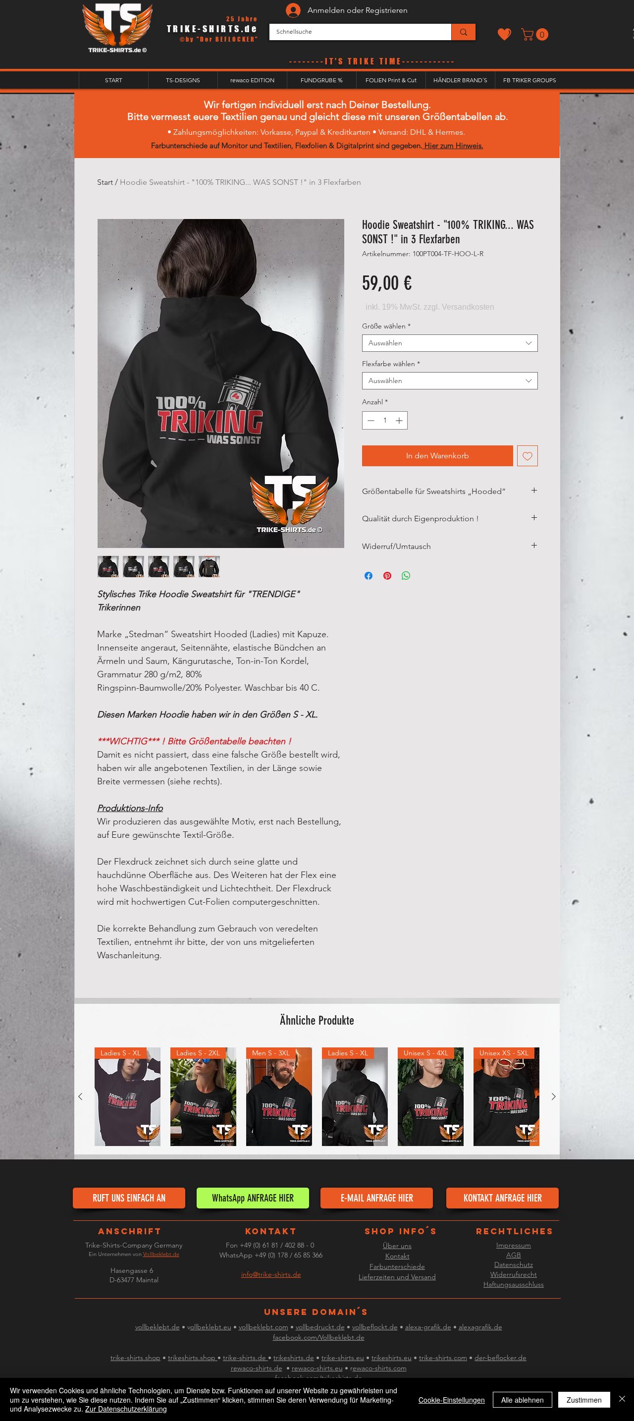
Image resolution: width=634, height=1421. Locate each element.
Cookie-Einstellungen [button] (452, 1400)
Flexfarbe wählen (391, 364)
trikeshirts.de (293, 1357)
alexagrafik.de (480, 1326)
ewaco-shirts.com (380, 1368)
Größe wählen (386, 326)
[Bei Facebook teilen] (368, 576)
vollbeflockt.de (375, 1326)
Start (105, 182)
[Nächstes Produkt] (554, 1096)
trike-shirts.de (245, 1357)
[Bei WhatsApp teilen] (406, 576)
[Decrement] (370, 420)
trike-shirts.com (443, 1357)
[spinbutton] (385, 420)
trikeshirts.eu (391, 1357)
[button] (536, 34)
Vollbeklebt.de (161, 1254)
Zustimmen (584, 1400)
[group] (317, 1097)
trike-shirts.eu (342, 1357)
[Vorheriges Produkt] (80, 1096)
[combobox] (450, 343)
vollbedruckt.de (320, 1326)
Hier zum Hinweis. (453, 145)
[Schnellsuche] (463, 32)
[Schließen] (622, 1399)
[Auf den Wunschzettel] (527, 455)
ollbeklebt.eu (210, 1326)
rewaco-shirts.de (256, 1368)
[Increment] (400, 420)
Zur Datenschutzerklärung (126, 1409)
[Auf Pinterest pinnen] (387, 576)
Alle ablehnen (522, 1400)
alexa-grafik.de (428, 1326)
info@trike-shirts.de (271, 1274)
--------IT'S (318, 61)
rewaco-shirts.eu (317, 1368)
